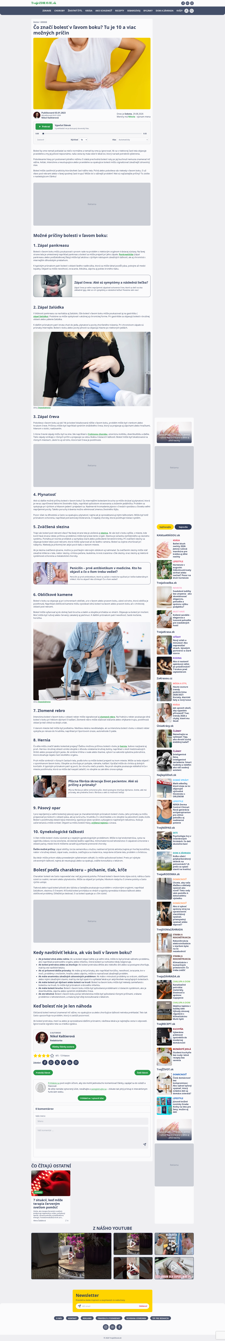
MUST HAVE (179, 611)
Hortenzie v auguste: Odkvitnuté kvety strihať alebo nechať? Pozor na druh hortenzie (182, 571)
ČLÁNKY (177, 731)
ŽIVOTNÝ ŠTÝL (75, 10)
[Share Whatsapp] (51, 1062)
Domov (36, 22)
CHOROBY (59, 10)
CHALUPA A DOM (181, 981)
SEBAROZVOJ (133, 10)
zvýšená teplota (99, 822)
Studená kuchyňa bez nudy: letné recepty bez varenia (182, 1056)
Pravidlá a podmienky (109, 1318)
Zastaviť (40, 140)
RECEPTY (119, 10)
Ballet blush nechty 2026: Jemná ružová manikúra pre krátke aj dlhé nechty (180, 550)
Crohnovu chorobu (97, 434)
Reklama (87, 1318)
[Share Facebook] (44, 1062)
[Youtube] (187, 3)
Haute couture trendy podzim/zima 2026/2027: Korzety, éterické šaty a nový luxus (182, 693)
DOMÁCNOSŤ (180, 879)
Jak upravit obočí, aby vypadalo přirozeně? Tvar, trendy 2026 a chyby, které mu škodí (182, 714)
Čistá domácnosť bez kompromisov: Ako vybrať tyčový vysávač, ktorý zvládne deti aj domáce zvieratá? (182, 1086)
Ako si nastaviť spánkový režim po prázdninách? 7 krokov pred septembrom (181, 666)
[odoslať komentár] (144, 1144)
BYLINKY (148, 10)
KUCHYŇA (178, 1029)
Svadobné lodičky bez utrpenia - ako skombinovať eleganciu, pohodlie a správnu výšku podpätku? (182, 599)
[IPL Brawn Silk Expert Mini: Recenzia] (174, 1268)
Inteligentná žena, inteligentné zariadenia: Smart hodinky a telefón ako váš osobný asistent (182, 762)
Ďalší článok (142, 1072)
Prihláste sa (54, 1083)
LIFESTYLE (178, 561)
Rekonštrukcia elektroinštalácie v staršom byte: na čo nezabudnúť (181, 946)
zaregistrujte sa (99, 1088)
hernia (123, 746)
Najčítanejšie (165, 527)
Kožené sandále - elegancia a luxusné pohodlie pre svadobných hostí (182, 620)
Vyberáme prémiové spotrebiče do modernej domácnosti (180, 1037)
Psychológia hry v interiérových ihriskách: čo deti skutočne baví (182, 840)
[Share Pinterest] (63, 1062)
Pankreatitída (126, 254)
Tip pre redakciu (160, 1318)
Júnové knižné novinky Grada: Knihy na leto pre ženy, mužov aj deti (182, 1106)
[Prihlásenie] (186, 11)
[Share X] (57, 1062)
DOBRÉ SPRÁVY (181, 780)
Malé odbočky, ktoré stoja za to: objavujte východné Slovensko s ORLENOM (181, 790)
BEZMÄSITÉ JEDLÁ (182, 1049)
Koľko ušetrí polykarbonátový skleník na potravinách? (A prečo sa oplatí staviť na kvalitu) (182, 863)
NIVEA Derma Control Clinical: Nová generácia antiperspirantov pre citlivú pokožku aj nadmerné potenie (182, 813)
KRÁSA (88, 10)
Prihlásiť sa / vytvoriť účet (92, 1098)
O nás (59, 1318)
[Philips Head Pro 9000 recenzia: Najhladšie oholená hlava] (174, 1244)
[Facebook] (183, 3)
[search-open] (192, 11)
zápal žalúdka (40, 316)
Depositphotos (44, 408)
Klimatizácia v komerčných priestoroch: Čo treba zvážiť (181, 966)
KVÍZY (180, 10)
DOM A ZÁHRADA (164, 10)
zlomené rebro (107, 716)
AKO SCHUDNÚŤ (103, 10)
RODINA (177, 658)
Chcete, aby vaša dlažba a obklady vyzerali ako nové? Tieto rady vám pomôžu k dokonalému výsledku (181, 890)
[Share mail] (76, 1062)
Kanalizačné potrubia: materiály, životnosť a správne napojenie (179, 991)
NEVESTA (177, 587)
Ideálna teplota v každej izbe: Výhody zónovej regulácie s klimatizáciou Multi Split (182, 1012)
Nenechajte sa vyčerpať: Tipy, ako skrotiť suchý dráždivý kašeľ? (182, 738)
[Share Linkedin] (69, 1062)
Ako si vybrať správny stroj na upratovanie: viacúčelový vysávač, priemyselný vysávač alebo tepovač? (181, 915)
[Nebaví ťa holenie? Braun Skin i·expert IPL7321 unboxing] (133, 1268)
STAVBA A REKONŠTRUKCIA (182, 936)
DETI (175, 832)
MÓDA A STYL (180, 683)
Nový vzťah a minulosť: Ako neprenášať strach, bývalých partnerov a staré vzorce (182, 647)
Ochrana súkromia (136, 1318)
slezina (104, 533)
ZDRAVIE (46, 10)
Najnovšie (183, 527)
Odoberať (143, 1306)
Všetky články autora (63, 1046)
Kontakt (72, 1318)
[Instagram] (192, 3)
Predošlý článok (43, 1072)
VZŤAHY (177, 637)
